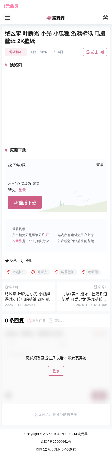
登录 (22, 190)
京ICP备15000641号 (56, 442)
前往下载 (97, 52)
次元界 (17, 241)
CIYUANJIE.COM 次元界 (69, 434)
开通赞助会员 (55, 235)
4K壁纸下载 (24, 202)
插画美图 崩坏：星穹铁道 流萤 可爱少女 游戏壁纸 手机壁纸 (84, 299)
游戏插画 (15, 52)
